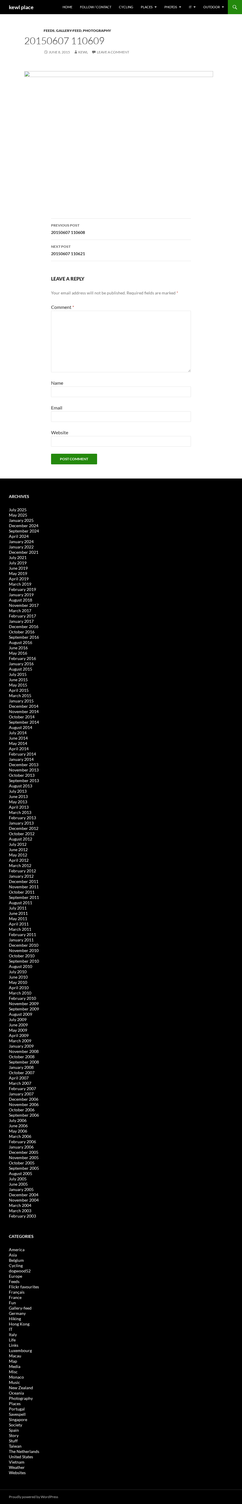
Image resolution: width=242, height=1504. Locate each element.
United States (21, 1456)
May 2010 (18, 982)
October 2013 (22, 775)
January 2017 (21, 621)
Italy (13, 1334)
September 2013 (24, 780)
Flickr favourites (24, 1286)
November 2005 (24, 1157)
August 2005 (20, 1173)
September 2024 (24, 530)
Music (14, 1382)
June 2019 (18, 568)
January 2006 (21, 1146)
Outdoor (211, 7)
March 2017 (20, 610)
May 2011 (18, 918)
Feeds (49, 30)
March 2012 (20, 865)
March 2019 (20, 583)
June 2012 (18, 849)
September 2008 (24, 1061)
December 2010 (23, 945)
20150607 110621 (68, 250)
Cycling (126, 7)
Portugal (17, 1408)
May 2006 (18, 1130)
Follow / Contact (95, 7)
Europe (15, 1276)
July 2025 (18, 509)
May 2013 (18, 801)
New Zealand (21, 1387)
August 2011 (20, 902)
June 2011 (18, 913)
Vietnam (16, 1461)
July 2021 (18, 557)
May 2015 (18, 684)
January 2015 (21, 700)
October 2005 (22, 1162)
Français (16, 1292)
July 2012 (18, 844)
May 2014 (18, 743)
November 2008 (24, 1051)
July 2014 (18, 732)
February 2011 (22, 934)
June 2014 (18, 737)
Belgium (16, 1260)
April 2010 (19, 987)
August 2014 (20, 727)
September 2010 (24, 961)
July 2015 (18, 674)
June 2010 (18, 976)
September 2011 (24, 897)
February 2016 (22, 658)
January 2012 (21, 876)
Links (13, 1345)
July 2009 (18, 1019)
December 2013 (23, 764)
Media (14, 1366)
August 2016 (20, 642)
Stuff (13, 1440)
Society (15, 1424)
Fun (12, 1302)
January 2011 (21, 939)
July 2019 (18, 562)
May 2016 (18, 653)
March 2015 (20, 695)
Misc (13, 1371)
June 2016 (18, 647)
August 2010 (20, 966)
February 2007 (22, 1088)
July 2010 (18, 971)
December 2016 (23, 626)
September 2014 (24, 722)
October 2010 (22, 955)
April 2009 (19, 1035)
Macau (15, 1355)
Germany (17, 1313)
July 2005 (18, 1178)
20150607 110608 (68, 229)
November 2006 (24, 1104)
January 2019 (21, 594)
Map (13, 1361)
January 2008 (21, 1067)
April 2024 (19, 536)
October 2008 (22, 1056)
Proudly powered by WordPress (33, 1497)
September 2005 (24, 1168)
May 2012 (18, 854)
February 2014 (22, 753)
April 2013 (19, 807)
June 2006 (18, 1125)
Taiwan (15, 1446)
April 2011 (19, 923)
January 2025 (21, 520)
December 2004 (23, 1194)
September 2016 (24, 637)
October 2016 (22, 631)
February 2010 (22, 998)
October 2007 (22, 1072)
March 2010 (20, 992)
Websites (17, 1472)
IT (190, 7)
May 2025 (18, 514)
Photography (97, 30)
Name (57, 383)
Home (67, 7)
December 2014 (23, 706)
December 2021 (23, 552)
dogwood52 (20, 1270)
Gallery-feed (68, 30)
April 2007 (19, 1077)
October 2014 (22, 716)
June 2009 (18, 1024)
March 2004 (20, 1205)
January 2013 (21, 822)
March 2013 (20, 812)
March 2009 (20, 1040)
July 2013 (18, 791)
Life (12, 1339)
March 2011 (20, 929)
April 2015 (19, 690)
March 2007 (20, 1083)
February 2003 (22, 1215)
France (15, 1297)
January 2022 (21, 546)
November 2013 (24, 769)
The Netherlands (24, 1451)
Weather (17, 1467)
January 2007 (21, 1093)
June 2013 (18, 796)
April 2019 (19, 578)
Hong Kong (19, 1323)
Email (56, 407)
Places (147, 7)
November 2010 (24, 950)
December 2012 (23, 828)
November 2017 (24, 605)
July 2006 (18, 1120)
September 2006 (24, 1115)
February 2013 (22, 817)
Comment (62, 307)
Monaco (16, 1377)
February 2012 (22, 870)
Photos (170, 7)
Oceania (16, 1392)
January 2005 (21, 1189)
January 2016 (21, 663)
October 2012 (22, 833)
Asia (13, 1254)
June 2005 (18, 1184)
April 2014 (19, 748)
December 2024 (23, 525)
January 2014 (21, 759)
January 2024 (21, 541)
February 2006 (22, 1141)
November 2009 (24, 1003)
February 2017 (22, 615)
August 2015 (20, 668)
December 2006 (23, 1099)
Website (59, 432)
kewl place (21, 7)
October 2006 (22, 1109)
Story (14, 1435)
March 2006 (20, 1136)
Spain (14, 1430)
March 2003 (20, 1210)
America (16, 1249)
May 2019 (18, 573)
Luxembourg (20, 1350)
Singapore (18, 1419)
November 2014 (24, 711)
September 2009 (24, 1008)
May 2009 (18, 1030)
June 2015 (18, 679)
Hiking (15, 1318)
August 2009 (20, 1014)
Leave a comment (113, 52)
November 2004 (24, 1199)
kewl (83, 52)
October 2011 (22, 891)
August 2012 (20, 838)
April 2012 (19, 860)
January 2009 (21, 1045)
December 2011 (23, 881)
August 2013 (20, 785)
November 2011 (24, 886)
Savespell (17, 1414)
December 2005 (23, 1152)
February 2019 (22, 589)
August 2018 (20, 599)
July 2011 (18, 907)
